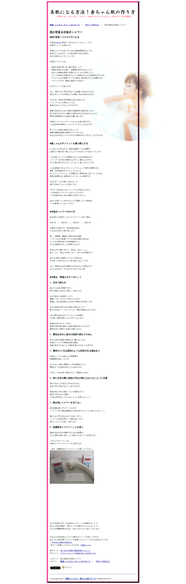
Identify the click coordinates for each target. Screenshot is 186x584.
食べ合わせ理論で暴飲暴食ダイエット (75, 550)
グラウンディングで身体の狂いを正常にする (78, 553)
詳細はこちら (86, 545)
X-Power (58, 42)
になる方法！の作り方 (81, 579)
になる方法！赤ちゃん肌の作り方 (65, 25)
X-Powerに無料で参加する (62, 542)
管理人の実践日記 (92, 25)
